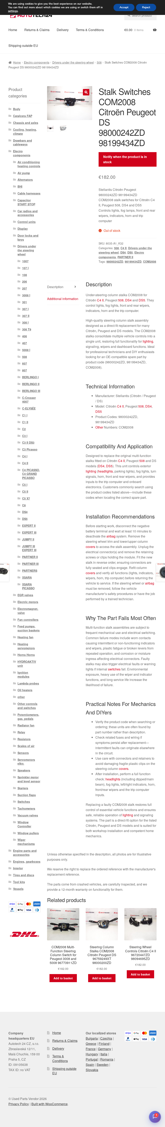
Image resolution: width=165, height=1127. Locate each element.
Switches (24, 802)
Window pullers (28, 833)
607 (24, 363)
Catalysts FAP (22, 116)
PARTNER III (30, 564)
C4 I (24, 456)
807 (24, 370)
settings (13, 11)
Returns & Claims (37, 29)
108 (24, 275)
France (91, 1048)
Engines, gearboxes (26, 861)
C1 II (25, 422)
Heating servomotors (26, 646)
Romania (106, 1059)
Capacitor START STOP (26, 202)
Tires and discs (23, 875)
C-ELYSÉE (29, 408)
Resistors (24, 739)
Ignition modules (23, 674)
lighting (148, 341)
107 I (25, 268)
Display (23, 229)
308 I (25, 322)
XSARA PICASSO (28, 586)
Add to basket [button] (63, 978)
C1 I (24, 415)
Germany (104, 1048)
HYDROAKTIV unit (27, 664)
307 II (25, 316)
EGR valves (25, 595)
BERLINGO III (31, 391)
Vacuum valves (28, 815)
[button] (86, 92)
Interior (18, 868)
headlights (105, 471)
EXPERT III (29, 532)
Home (12, 29)
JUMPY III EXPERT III (29, 548)
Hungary (92, 1054)
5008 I (26, 350)
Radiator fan (26, 725)
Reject (146, 7)
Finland (104, 1043)
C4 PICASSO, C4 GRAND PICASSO (31, 474)
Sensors (23, 753)
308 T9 (26, 329)
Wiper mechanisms (26, 842)
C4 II (124, 248)
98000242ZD (114, 261)
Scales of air (26, 746)
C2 (24, 429)
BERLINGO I (30, 377)
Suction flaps (27, 795)
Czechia (106, 1038)
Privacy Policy (18, 1104)
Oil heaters (25, 690)
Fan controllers (28, 620)
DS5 (130, 252)
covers (90, 546)
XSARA (27, 577)
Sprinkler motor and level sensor (29, 779)
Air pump (24, 173)
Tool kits (19, 882)
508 (99, 62)
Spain (90, 1064)
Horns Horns (26, 655)
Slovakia (92, 1069)
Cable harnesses (29, 193)
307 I (25, 309)
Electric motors (28, 602)
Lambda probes (28, 683)
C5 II (25, 491)
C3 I (24, 436)
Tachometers (26, 808)
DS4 (123, 252)
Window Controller (24, 824)
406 (24, 336)
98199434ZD (133, 261)
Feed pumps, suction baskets (29, 628)
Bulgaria (92, 1038)
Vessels (18, 889)
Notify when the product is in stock (125, 159)
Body (16, 109)
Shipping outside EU (23, 45)
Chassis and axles (25, 123)
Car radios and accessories (28, 213)
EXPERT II (29, 526)
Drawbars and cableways (22, 142)
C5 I (24, 485)
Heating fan (25, 637)
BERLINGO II (30, 384)
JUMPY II (28, 539)
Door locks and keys (28, 237)
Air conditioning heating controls (29, 164)
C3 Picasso (29, 449)
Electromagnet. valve (28, 611)
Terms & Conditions (90, 29)
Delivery (63, 29)
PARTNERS (29, 571)
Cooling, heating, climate (25, 132)
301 (24, 302)
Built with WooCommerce (49, 1104)
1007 (25, 261)
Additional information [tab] (62, 298)
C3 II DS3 (28, 442)
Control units (27, 222)
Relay (21, 732)
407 (24, 343)
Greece (91, 1043)
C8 (24, 505)
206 (24, 281)
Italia (103, 1054)
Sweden (102, 1064)
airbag (111, 536)
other (21, 697)
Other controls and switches (27, 706)
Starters (23, 788)
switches (114, 669)
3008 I (26, 295)
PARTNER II (125, 257)
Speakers (24, 770)
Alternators (25, 180)
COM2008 (149, 261)
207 (24, 288)
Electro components (36, 62)
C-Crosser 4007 (29, 400)
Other (99, 427)
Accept (124, 7)
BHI (20, 186)
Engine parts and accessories (25, 853)
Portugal (92, 1059)
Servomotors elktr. (26, 762)
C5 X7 (26, 498)
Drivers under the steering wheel (73, 62)
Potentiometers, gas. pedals (28, 717)
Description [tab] (55, 286)
